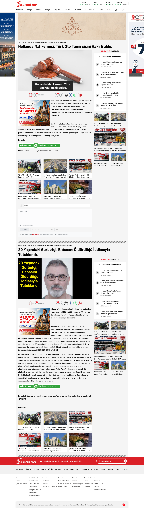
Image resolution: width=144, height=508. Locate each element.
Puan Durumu (62, 487)
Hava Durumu (62, 478)
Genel (66, 469)
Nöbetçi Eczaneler (64, 484)
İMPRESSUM (98, 484)
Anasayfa (19, 10)
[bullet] (46, 229)
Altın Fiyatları (88, 478)
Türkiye (38, 10)
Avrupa (29, 10)
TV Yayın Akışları (77, 484)
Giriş (17, 478)
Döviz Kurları (88, 484)
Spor (108, 10)
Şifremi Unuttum (22, 484)
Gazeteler (45, 481)
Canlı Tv (44, 478)
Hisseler (87, 487)
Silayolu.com (22, 42)
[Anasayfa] (116, 10)
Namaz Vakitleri (63, 481)
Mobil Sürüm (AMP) (100, 490)
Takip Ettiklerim (34, 484)
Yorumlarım (32, 492)
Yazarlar (97, 481)
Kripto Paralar (77, 478)
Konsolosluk (89, 10)
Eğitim (50, 469)
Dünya (47, 10)
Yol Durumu (76, 487)
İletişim (96, 487)
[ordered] (43, 229)
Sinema (74, 481)
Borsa (86, 481)
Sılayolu (57, 10)
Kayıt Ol (18, 481)
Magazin (86, 469)
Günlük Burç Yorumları (49, 487)
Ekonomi (67, 10)
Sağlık (103, 469)
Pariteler (45, 484)
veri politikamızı (95, 505)
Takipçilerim (33, 487)
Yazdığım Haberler (35, 490)
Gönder (24, 229)
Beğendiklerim (33, 481)
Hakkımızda (98, 478)
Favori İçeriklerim (34, 495)
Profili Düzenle (33, 478)
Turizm (100, 10)
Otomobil (77, 10)
